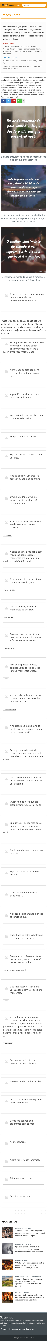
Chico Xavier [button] (8, 1044)
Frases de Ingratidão (23, 1228)
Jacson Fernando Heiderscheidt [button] (14, 970)
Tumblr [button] (6, 679)
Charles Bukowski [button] (10, 709)
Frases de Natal (21, 1260)
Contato (22, 1329)
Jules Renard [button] (8, 617)
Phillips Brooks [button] (9, 648)
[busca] (43, 5)
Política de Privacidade (9, 1329)
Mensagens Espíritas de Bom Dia (28, 1276)
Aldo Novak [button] (7, 535)
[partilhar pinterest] (13, 101)
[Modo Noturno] (18, 5)
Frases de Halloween (23, 1292)
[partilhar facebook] (3, 100)
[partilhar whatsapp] (19, 101)
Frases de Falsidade (23, 1244)
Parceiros (30, 1329)
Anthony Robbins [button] (9, 590)
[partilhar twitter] (8, 101)
